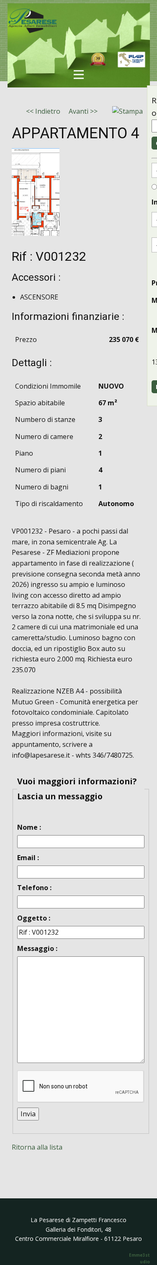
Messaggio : (37, 948)
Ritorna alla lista (37, 1147)
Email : (28, 857)
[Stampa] (127, 111)
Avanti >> (83, 111)
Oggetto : (33, 918)
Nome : (29, 827)
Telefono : (34, 887)
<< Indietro (43, 111)
